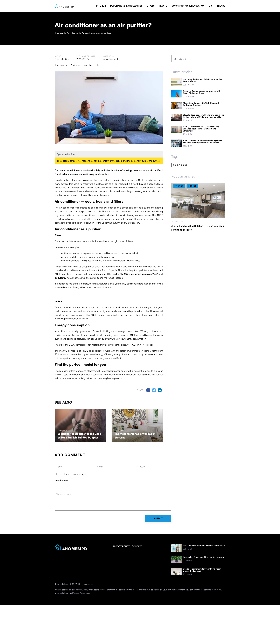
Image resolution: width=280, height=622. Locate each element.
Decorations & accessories (126, 6)
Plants (163, 6)
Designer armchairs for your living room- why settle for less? (202, 570)
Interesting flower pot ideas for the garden (203, 557)
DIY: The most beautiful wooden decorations (204, 545)
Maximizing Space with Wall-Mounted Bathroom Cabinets (201, 104)
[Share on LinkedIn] (160, 390)
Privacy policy (121, 546)
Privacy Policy (78, 593)
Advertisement (110, 59)
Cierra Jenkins (62, 59)
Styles (151, 6)
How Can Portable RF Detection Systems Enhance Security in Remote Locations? (202, 142)
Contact (137, 546)
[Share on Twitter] (154, 390)
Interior (101, 6)
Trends (221, 6)
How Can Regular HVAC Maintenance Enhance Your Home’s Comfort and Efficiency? (201, 129)
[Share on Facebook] (148, 390)
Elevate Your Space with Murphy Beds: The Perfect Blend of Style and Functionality (203, 116)
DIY (210, 6)
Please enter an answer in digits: (71, 474)
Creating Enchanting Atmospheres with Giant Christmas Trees (201, 92)
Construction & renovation (188, 6)
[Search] (174, 58)
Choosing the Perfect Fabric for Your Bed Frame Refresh (203, 80)
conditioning (180, 165)
